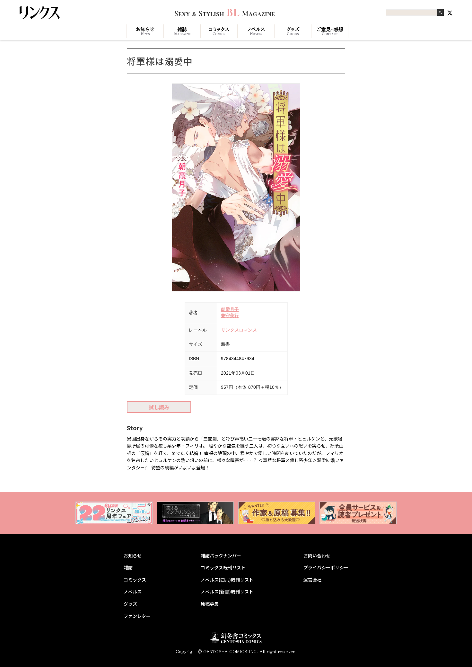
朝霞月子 (230, 309)
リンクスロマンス (239, 330)
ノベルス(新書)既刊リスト (227, 592)
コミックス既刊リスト (223, 568)
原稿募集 (210, 604)
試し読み (159, 407)
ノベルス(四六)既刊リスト (227, 580)
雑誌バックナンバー (221, 556)
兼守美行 (230, 315)
